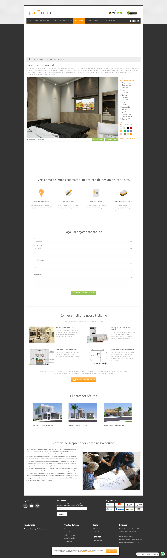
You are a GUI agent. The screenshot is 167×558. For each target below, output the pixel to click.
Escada (124, 95)
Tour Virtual (99, 139)
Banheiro (124, 88)
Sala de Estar (126, 114)
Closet (123, 90)
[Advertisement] (83, 40)
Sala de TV (125, 119)
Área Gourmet (126, 85)
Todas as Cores (127, 125)
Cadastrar (62, 514)
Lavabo (124, 104)
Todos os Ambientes (128, 80)
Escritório (124, 97)
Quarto (124, 112)
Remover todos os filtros (128, 138)
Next (119, 109)
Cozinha (124, 92)
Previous (25, 109)
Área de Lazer (126, 83)
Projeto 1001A (112, 139)
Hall (123, 102)
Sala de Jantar (126, 117)
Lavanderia (125, 107)
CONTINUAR (111, 551)
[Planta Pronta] (38, 14)
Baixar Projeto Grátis (86, 380)
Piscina (124, 109)
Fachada (124, 100)
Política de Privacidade (87, 551)
